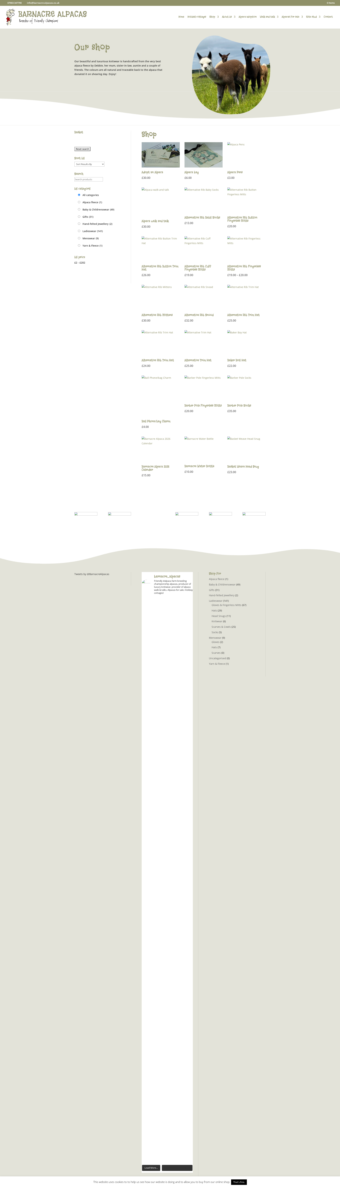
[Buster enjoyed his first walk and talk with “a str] (167, 729)
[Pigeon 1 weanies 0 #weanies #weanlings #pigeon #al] (150, 626)
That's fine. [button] (239, 1182)
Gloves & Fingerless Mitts (226, 605)
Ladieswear (93, 231)
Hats (214, 610)
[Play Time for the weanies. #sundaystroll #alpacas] (185, 624)
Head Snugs (219, 616)
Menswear (91, 238)
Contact (328, 17)
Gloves (215, 642)
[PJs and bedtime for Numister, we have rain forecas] (150, 911)
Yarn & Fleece (92, 245)
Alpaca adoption (248, 17)
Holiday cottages (197, 17)
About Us (227, 17)
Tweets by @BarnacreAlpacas (91, 574)
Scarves (216, 652)
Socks (215, 632)
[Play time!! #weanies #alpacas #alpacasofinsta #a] (185, 1042)
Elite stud (311, 17)
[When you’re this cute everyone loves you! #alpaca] (167, 899)
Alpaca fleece (92, 202)
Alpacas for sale (290, 17)
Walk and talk (267, 17)
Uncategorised (217, 658)
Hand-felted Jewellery (97, 224)
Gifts (88, 216)
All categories (91, 195)
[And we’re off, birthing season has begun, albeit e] (167, 1092)
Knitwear (217, 621)
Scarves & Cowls (221, 626)
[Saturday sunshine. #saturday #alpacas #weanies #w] (150, 1054)
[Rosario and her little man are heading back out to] (185, 941)
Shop (212, 17)
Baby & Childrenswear (98, 209)
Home (181, 17)
